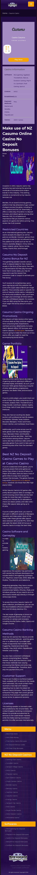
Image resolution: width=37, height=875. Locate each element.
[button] (31, 4)
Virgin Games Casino (14, 781)
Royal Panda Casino (13, 810)
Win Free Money (12, 737)
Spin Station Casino (13, 778)
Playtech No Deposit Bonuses (17, 834)
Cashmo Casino (12, 792)
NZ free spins (19, 330)
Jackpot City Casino (13, 803)
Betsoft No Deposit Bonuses (17, 842)
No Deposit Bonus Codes (15, 745)
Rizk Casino (10, 807)
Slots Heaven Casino (14, 814)
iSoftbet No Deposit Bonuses (17, 845)
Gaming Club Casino (13, 759)
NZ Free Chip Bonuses (14, 748)
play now (18, 60)
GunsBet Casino (12, 763)
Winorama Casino (12, 818)
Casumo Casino (12, 796)
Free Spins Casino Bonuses (16, 741)
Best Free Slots (12, 734)
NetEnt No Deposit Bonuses (17, 838)
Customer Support (20, 868)
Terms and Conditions (20, 866)
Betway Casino (11, 789)
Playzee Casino (12, 774)
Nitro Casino (11, 770)
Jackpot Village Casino (14, 767)
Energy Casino (11, 799)
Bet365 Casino (11, 785)
